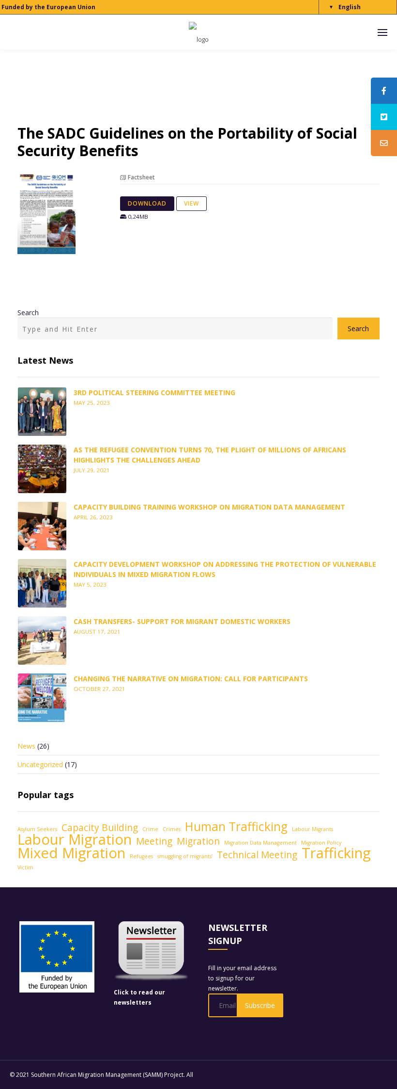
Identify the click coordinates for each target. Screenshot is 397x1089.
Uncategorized (40, 764)
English (349, 7)
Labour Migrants (312, 829)
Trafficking (336, 853)
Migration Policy (321, 842)
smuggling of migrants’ (185, 856)
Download (147, 203)
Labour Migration (74, 839)
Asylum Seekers (37, 829)
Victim (25, 867)
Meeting (154, 841)
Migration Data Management (260, 842)
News (26, 746)
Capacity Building (99, 828)
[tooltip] (384, 91)
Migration (198, 841)
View (191, 203)
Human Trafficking (236, 826)
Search (28, 312)
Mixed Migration (71, 853)
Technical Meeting (257, 855)
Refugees (141, 856)
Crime (150, 829)
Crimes (172, 829)
